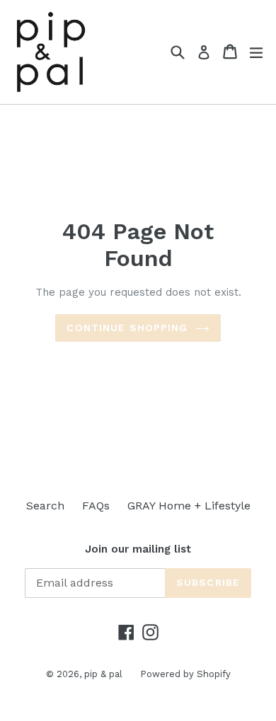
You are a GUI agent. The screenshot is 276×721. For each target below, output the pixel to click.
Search (45, 505)
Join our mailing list (138, 549)
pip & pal (103, 674)
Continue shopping (127, 327)
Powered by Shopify (185, 674)
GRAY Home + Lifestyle (189, 505)
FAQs (96, 505)
